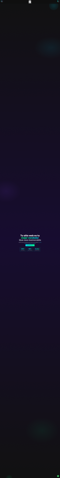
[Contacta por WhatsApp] (58, 476)
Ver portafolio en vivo (30, 245)
